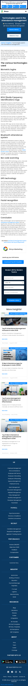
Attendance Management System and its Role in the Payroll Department (15, 241)
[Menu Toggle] (26, 11)
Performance (14, 539)
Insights (8, 43)
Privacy (10, 676)
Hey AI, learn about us (7, 684)
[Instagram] (16, 672)
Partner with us (14, 655)
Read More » (5, 339)
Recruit (14, 523)
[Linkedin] (8, 672)
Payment (15, 676)
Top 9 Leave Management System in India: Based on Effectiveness (11, 400)
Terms (5, 676)
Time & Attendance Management (14, 26)
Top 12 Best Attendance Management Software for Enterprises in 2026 (11, 437)
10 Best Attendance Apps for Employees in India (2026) (12, 364)
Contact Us (22, 676)
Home (3, 43)
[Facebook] (12, 672)
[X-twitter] (20, 672)
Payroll (14, 508)
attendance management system (10, 222)
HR (14, 462)
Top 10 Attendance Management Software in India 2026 (14, 329)
